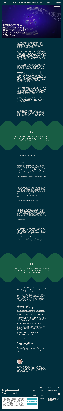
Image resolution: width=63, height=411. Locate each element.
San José (41, 395)
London (41, 390)
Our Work (22, 386)
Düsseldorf (42, 393)
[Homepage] (4, 2)
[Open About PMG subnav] (44, 2)
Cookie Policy (47, 408)
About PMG (4, 386)
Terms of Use (52, 408)
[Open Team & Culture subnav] (30, 2)
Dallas (34, 390)
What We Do (9, 386)
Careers (26, 386)
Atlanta (34, 395)
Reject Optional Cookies (32, 401)
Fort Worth (35, 393)
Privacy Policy (52, 400)
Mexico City (42, 398)
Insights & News (16, 386)
